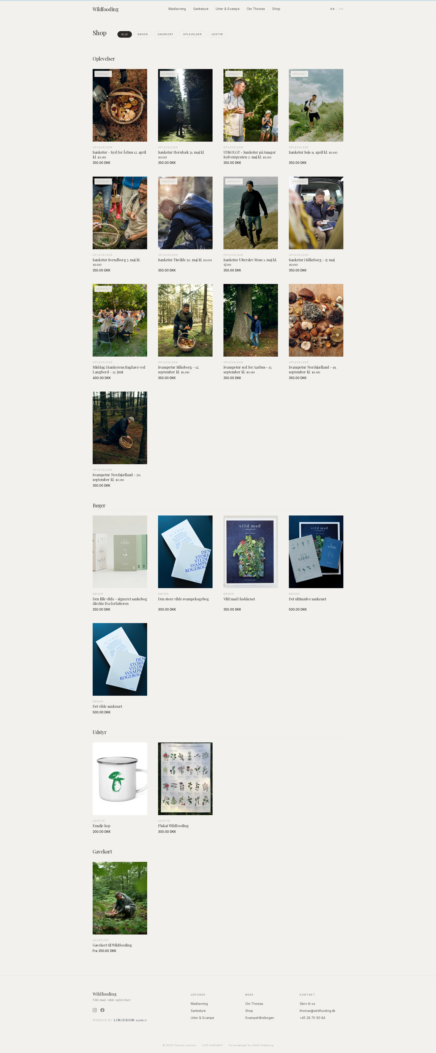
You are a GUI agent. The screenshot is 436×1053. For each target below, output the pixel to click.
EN (341, 8)
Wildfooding (105, 9)
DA (332, 8)
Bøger (143, 34)
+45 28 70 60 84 (312, 1018)
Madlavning (177, 9)
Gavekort (165, 34)
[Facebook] (102, 1010)
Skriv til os (307, 1004)
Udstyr (217, 34)
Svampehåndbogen (259, 1018)
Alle (124, 34)
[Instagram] (95, 1010)
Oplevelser (192, 34)
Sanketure (200, 9)
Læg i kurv (185, 352)
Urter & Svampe (228, 9)
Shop (276, 9)
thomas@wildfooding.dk (317, 1011)
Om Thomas (256, 9)
